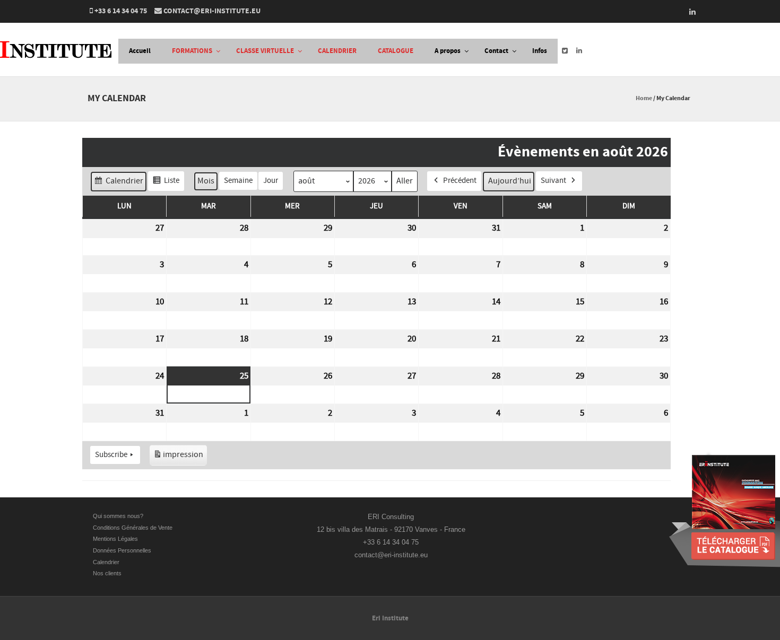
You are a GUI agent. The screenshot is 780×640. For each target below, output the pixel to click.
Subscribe (111, 455)
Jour (270, 181)
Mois (205, 181)
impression (178, 457)
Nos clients (107, 573)
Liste (165, 183)
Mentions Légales (115, 539)
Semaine (238, 181)
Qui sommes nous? (118, 516)
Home (644, 98)
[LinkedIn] (689, 11)
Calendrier (118, 183)
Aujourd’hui (509, 181)
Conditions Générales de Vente (133, 527)
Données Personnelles (122, 550)
